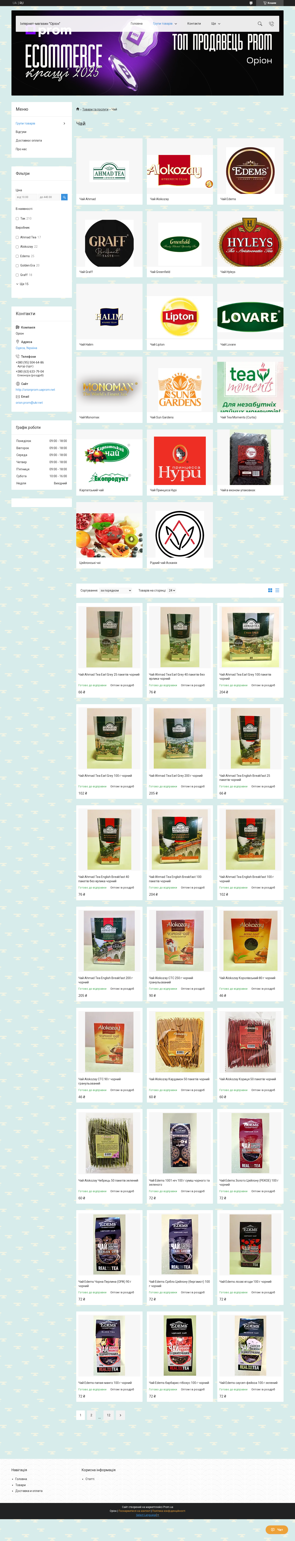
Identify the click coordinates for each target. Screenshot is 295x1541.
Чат (280, 1529)
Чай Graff (86, 272)
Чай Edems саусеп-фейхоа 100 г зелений (248, 1383)
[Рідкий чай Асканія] (180, 535)
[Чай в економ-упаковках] (250, 462)
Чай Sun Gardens (162, 417)
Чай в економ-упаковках (237, 490)
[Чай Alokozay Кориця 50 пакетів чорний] (250, 1042)
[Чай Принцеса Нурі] (180, 462)
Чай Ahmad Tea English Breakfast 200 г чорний (105, 980)
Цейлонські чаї (90, 563)
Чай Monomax (89, 417)
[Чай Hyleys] (250, 244)
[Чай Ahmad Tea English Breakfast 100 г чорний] (250, 840)
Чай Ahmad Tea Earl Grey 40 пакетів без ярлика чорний (177, 677)
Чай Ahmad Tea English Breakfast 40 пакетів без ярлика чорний (103, 879)
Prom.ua (168, 1507)
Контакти (194, 23)
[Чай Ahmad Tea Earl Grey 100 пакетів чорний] (250, 637)
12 (108, 1415)
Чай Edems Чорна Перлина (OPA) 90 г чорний (104, 1284)
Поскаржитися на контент (134, 1510)
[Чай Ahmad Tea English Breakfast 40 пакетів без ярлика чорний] (109, 840)
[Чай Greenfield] (180, 244)
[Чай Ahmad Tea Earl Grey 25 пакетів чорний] (109, 637)
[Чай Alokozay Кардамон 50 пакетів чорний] (180, 1042)
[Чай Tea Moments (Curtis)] (250, 390)
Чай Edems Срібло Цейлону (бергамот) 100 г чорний (179, 1284)
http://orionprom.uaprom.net (35, 389)
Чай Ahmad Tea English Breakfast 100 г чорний (246, 879)
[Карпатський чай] (109, 462)
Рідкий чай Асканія (163, 563)
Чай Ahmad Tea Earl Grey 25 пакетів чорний (109, 674)
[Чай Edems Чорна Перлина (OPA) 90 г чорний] (109, 1244)
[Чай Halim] (109, 317)
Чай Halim (86, 344)
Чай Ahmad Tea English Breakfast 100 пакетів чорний (175, 879)
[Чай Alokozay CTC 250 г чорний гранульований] (180, 941)
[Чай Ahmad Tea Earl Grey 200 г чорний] (180, 738)
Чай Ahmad (87, 199)
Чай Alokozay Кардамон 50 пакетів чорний (179, 1079)
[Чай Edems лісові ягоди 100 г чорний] (250, 1244)
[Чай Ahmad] (109, 171)
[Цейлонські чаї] (109, 535)
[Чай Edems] (250, 171)
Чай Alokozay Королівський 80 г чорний (247, 978)
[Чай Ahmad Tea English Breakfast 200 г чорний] (109, 941)
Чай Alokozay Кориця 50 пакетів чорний (247, 1079)
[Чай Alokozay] (180, 171)
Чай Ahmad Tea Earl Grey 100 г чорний (105, 775)
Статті (90, 1479)
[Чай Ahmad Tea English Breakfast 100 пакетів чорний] (180, 840)
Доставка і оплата (29, 140)
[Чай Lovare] (250, 317)
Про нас (21, 149)
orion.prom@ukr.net (29, 402)
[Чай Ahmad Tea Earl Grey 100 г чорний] (109, 738)
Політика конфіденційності (168, 1510)
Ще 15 (24, 284)
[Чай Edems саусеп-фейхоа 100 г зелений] (250, 1346)
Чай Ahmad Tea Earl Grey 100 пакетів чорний (245, 677)
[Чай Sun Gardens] (180, 390)
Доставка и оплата (29, 1491)
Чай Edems (228, 199)
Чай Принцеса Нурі (163, 490)
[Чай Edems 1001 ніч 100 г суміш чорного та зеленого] (180, 1143)
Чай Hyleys (227, 272)
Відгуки (21, 132)
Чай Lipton (157, 344)
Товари (20, 1485)
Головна (137, 23)
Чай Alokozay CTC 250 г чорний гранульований (171, 980)
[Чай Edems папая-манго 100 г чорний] (109, 1346)
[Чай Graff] (109, 244)
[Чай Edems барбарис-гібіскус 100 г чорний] (180, 1346)
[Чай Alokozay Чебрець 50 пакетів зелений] (109, 1143)
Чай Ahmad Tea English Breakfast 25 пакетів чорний (244, 778)
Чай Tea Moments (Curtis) (238, 417)
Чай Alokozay (159, 199)
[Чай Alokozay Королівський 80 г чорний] (250, 941)
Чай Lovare (228, 344)
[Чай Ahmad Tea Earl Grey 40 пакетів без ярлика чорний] (180, 637)
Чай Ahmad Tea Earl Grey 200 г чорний (176, 775)
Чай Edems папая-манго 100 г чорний (105, 1383)
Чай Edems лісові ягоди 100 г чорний (245, 1281)
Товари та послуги (95, 109)
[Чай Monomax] (109, 390)
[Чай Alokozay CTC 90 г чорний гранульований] (109, 1042)
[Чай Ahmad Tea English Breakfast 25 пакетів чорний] (250, 738)
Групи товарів (163, 23)
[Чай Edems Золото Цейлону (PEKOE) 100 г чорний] (250, 1143)
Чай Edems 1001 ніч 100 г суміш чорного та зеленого (179, 1183)
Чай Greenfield (160, 272)
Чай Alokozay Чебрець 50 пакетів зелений (108, 1180)
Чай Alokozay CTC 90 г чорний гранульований (99, 1081)
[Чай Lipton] (180, 317)
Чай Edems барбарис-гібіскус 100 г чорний (179, 1383)
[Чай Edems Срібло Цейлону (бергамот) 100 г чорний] (180, 1244)
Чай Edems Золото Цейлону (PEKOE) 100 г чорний (249, 1183)
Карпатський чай (91, 490)
